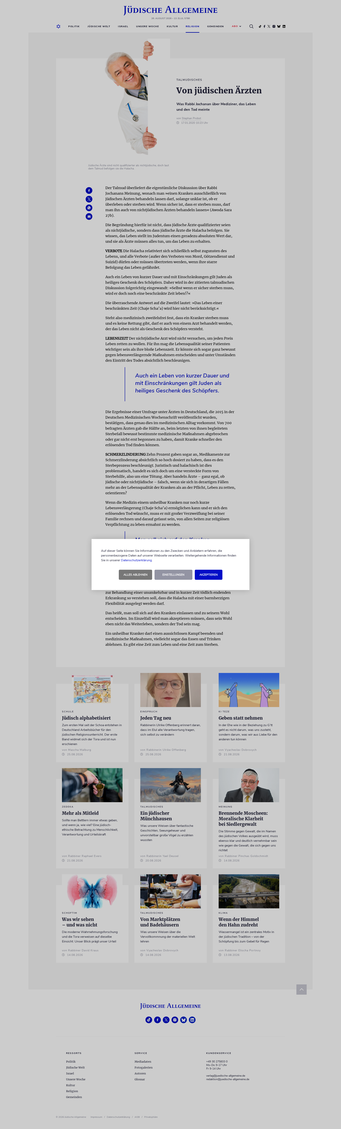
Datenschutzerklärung (136, 560)
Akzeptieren (209, 575)
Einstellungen (173, 575)
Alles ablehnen (135, 575)
